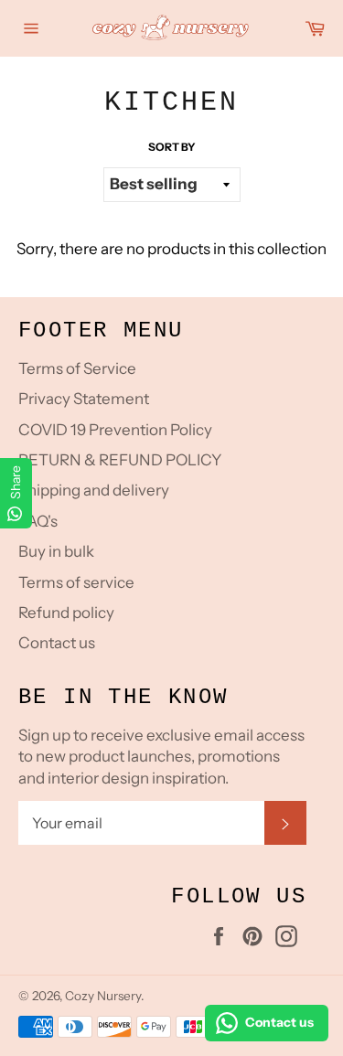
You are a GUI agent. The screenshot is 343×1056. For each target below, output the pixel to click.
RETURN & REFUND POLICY (119, 460)
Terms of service (76, 582)
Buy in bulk (56, 551)
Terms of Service (77, 368)
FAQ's (38, 521)
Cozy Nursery (103, 995)
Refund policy (66, 612)
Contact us (56, 643)
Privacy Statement (83, 398)
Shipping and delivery (93, 490)
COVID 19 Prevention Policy (115, 430)
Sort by (172, 147)
